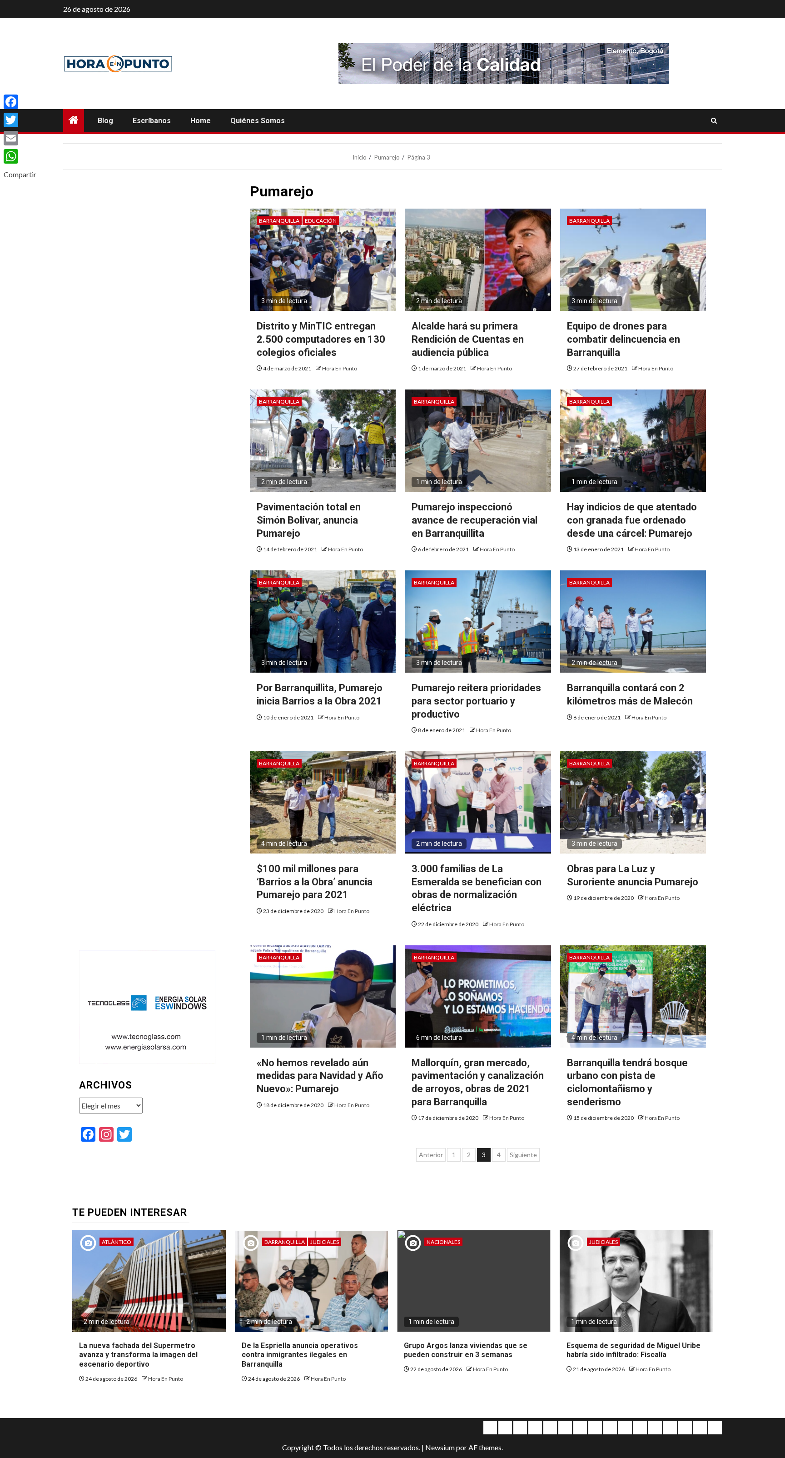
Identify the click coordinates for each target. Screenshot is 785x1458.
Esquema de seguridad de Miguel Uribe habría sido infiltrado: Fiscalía (633, 1350)
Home (200, 120)
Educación (321, 220)
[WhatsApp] (20, 156)
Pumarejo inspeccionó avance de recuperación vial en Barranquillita (474, 520)
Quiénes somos (257, 120)
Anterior (431, 1154)
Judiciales (324, 1241)
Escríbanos (152, 120)
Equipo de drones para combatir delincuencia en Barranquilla (623, 339)
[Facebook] (20, 102)
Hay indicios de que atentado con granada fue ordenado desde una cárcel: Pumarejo (632, 520)
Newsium (440, 1447)
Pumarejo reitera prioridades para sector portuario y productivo (476, 700)
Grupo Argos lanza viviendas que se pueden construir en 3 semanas (465, 1350)
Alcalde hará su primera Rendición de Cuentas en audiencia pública (468, 339)
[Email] (20, 138)
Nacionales (443, 1241)
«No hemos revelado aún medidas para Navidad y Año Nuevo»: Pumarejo (320, 1075)
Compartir (20, 174)
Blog (105, 120)
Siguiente (523, 1154)
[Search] (714, 121)
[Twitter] (20, 120)
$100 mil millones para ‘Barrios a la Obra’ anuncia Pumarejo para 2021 (315, 881)
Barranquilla (279, 220)
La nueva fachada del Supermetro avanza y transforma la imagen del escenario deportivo (138, 1355)
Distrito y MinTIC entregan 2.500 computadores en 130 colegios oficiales (321, 339)
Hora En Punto (339, 368)
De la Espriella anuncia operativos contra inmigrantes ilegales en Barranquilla (300, 1355)
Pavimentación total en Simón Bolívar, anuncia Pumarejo (309, 520)
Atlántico (116, 1241)
